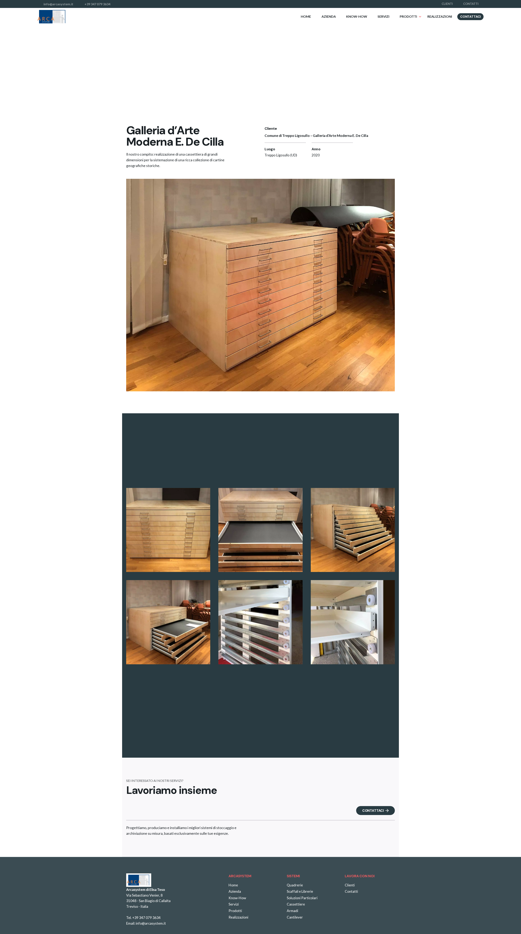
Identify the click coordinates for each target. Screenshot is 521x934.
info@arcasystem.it (151, 923)
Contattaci (470, 16)
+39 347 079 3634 (146, 917)
